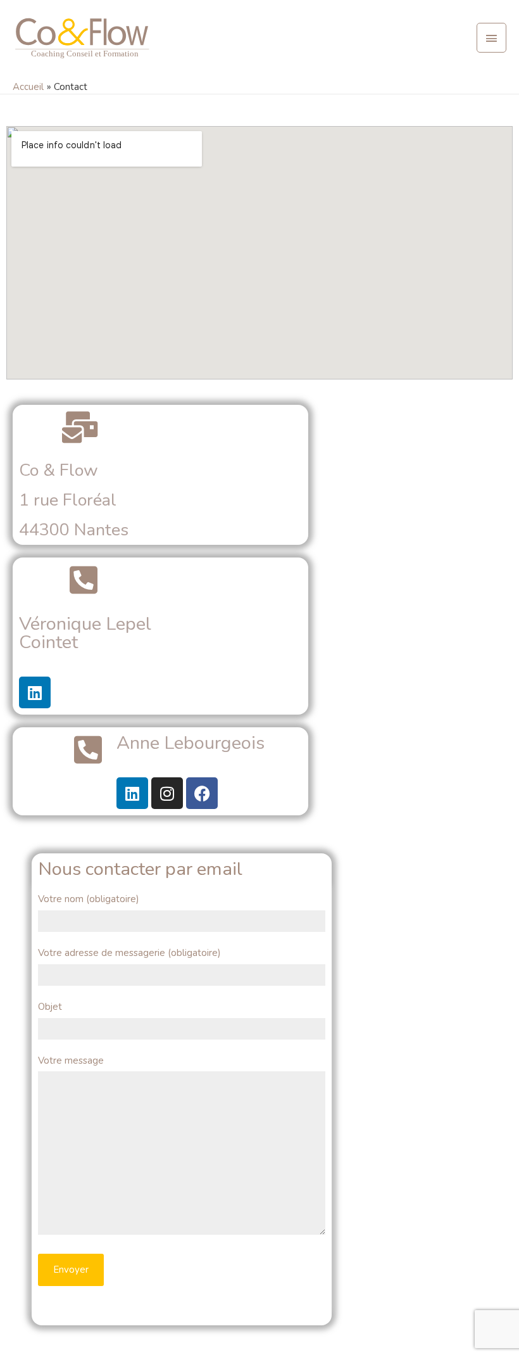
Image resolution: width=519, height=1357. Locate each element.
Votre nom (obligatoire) (88, 899)
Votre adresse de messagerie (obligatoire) (129, 952)
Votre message (71, 1060)
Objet (50, 1006)
